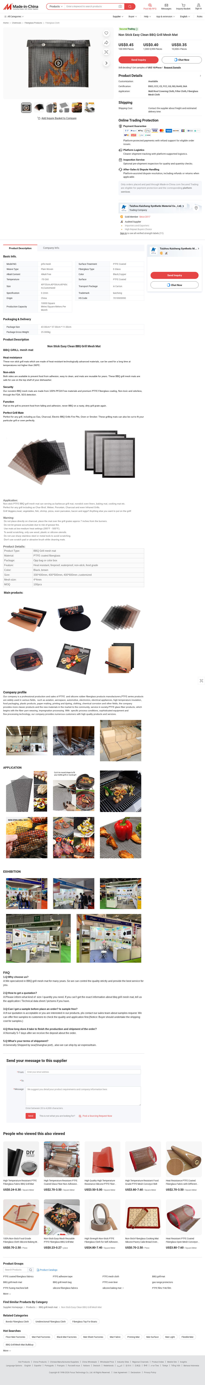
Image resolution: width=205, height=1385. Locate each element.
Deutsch (96, 1365)
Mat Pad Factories (41, 1336)
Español (37, 1365)
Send (30, 1115)
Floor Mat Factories (15, 1336)
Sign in (198, 8)
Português (49, 1365)
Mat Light (170, 1336)
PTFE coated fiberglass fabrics (18, 1276)
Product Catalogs (48, 1269)
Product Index (158, 1362)
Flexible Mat (187, 1336)
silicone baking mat (112, 1287)
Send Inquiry (138, 59)
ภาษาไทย (155, 1365)
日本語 (137, 1365)
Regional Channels (140, 1362)
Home (5, 22)
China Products (40, 1362)
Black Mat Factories (67, 1336)
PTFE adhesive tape (62, 1276)
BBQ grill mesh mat (12, 1282)
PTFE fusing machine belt (15, 1287)
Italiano (86, 1365)
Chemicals (16, 22)
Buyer (131, 16)
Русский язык (74, 1365)
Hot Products (24, 1362)
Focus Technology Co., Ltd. (81, 1372)
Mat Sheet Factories (93, 1336)
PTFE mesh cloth (110, 1276)
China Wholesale (89, 1362)
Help (146, 16)
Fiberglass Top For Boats (84, 1321)
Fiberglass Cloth (52, 22)
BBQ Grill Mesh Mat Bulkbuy (19, 1344)
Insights (183, 1362)
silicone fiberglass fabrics (65, 1287)
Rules (199, 16)
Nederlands (109, 1365)
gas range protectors (162, 1282)
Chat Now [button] (183, 59)
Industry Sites (123, 1362)
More (6, 1350)
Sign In (123, 233)
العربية (119, 1365)
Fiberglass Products (33, 22)
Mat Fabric (115, 1336)
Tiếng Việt (175, 1365)
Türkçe (165, 1365)
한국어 (128, 1365)
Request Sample (172, 67)
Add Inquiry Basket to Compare (58, 118)
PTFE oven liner (110, 1282)
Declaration (136, 1372)
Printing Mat (133, 1336)
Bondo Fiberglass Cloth (17, 1321)
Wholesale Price (107, 1362)
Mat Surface (152, 1336)
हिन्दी (145, 1365)
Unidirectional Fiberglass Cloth (51, 1321)
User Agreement (120, 1372)
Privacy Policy (150, 1372)
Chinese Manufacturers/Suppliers (64, 1362)
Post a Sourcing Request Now (95, 1115)
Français (61, 1365)
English (28, 1365)
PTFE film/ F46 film (161, 1287)
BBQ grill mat (158, 1276)
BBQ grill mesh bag (62, 1282)
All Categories (14, 16)
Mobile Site (172, 1362)
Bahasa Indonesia (191, 1365)
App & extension (164, 16)
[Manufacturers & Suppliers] (20, 6)
